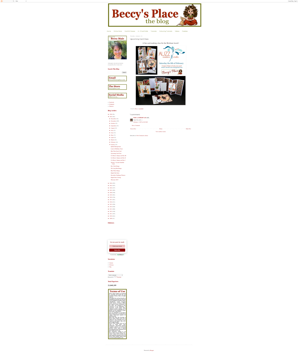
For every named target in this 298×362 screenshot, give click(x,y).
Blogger (152, 350)
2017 (111, 199)
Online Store (118, 31)
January (113, 144)
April (112, 137)
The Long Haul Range (116, 168)
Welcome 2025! (115, 179)
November (113, 121)
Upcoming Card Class (116, 153)
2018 (111, 197)
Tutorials (154, 31)
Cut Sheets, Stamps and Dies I (118, 160)
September (113, 125)
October (113, 123)
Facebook (111, 102)
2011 (111, 213)
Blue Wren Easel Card (116, 151)
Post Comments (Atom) (142, 135)
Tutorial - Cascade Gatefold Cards (117, 163)
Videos (177, 31)
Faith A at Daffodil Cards (139, 117)
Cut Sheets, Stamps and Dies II (118, 158)
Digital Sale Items (115, 173)
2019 (111, 195)
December (113, 118)
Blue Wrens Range (115, 170)
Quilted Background (116, 146)
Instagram (111, 104)
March (112, 140)
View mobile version (161, 131)
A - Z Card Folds (143, 31)
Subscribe (117, 250)
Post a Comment (136, 125)
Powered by (113, 254)
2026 (111, 114)
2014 (111, 206)
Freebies (185, 31)
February (113, 142)
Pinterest (111, 106)
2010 (111, 216)
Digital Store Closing (116, 177)
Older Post (188, 129)
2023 (111, 185)
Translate (119, 277)
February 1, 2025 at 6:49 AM (140, 122)
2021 (111, 190)
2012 (111, 211)
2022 (111, 188)
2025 (111, 116)
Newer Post (133, 129)
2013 (111, 209)
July (112, 130)
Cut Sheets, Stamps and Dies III (118, 155)
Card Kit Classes (130, 31)
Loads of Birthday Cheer (117, 149)
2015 (111, 204)
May (112, 135)
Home (109, 31)
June (112, 132)
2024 (111, 183)
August (113, 128)
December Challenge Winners (118, 175)
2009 (111, 218)
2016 (111, 202)
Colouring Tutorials (165, 31)
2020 (111, 192)
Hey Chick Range (115, 166)
